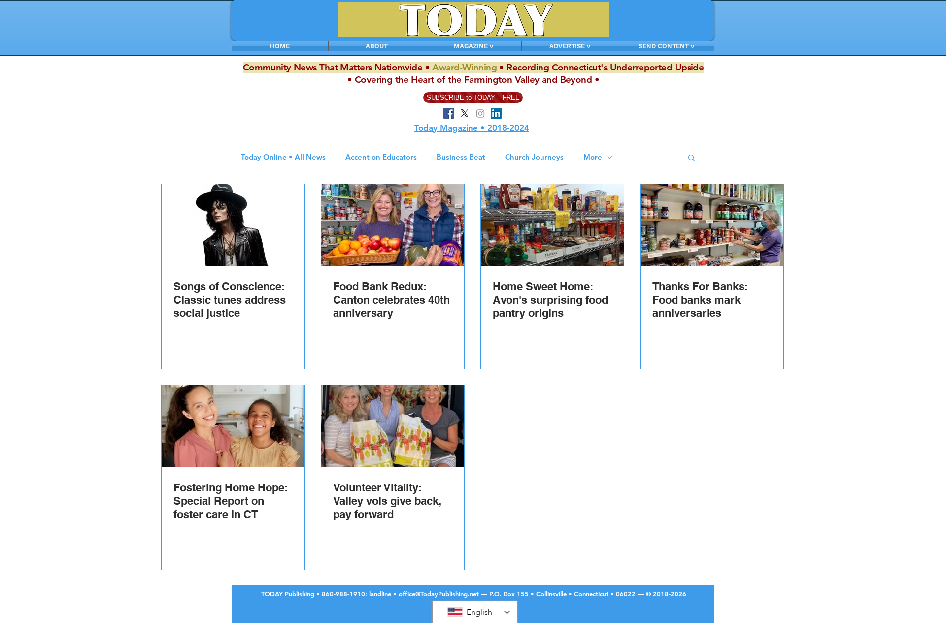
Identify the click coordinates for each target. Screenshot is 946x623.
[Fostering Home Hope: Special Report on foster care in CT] (233, 426)
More (592, 157)
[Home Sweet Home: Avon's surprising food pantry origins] (552, 225)
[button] (691, 158)
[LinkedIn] (496, 113)
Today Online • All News (283, 157)
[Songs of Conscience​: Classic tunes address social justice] (233, 225)
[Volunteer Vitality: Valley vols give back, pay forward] (392, 426)
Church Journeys (534, 157)
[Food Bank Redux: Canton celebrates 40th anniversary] (392, 225)
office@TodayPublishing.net (439, 594)
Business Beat (461, 157)
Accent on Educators (381, 157)
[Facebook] (448, 113)
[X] (464, 113)
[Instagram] (480, 113)
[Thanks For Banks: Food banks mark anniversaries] (712, 225)
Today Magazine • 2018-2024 (471, 128)
